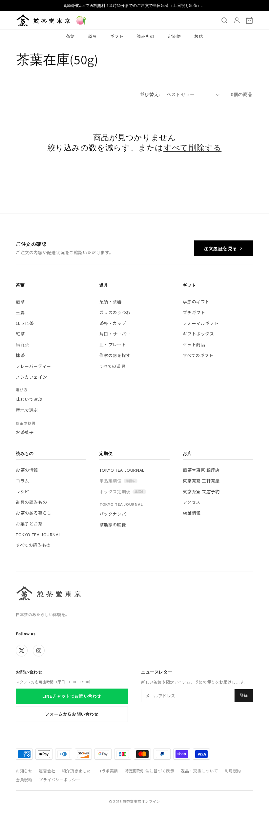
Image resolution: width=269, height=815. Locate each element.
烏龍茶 (22, 344)
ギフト (116, 36)
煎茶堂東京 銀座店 (201, 470)
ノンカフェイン (31, 377)
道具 (92, 36)
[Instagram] (39, 650)
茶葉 (70, 36)
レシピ (22, 491)
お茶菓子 (24, 432)
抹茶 (20, 355)
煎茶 (20, 301)
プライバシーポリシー (59, 779)
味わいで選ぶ (29, 399)
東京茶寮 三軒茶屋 (201, 481)
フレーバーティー (33, 366)
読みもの (145, 36)
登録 (244, 695)
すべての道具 (112, 366)
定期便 (174, 36)
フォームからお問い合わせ (71, 714)
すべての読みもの (33, 545)
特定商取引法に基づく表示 (149, 770)
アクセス (191, 502)
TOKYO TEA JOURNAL (38, 534)
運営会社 (47, 770)
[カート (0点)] (249, 20)
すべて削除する (192, 147)
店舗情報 (191, 513)
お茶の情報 (27, 470)
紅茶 (20, 334)
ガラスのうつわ (115, 312)
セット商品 (194, 344)
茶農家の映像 (112, 524)
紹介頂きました (76, 770)
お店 (198, 36)
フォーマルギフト (200, 323)
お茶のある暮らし (34, 513)
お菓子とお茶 (29, 524)
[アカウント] (237, 20)
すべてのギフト (198, 355)
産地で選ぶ (27, 410)
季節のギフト (196, 301)
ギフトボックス (198, 334)
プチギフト (194, 312)
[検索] (224, 20)
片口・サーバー (115, 334)
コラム (22, 481)
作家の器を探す (115, 355)
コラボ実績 (107, 770)
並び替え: (150, 94)
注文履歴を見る (220, 248)
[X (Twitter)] (22, 650)
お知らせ (24, 770)
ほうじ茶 (24, 323)
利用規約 (233, 770)
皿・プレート (112, 344)
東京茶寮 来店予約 (201, 491)
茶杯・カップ (112, 323)
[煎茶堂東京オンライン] (43, 20)
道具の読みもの (31, 502)
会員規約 (24, 779)
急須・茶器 (110, 301)
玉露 (20, 312)
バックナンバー (115, 514)
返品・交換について (199, 770)
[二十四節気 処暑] (81, 20)
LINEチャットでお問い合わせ (71, 696)
